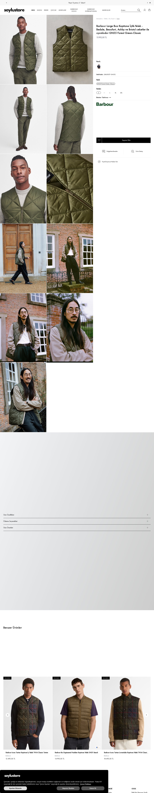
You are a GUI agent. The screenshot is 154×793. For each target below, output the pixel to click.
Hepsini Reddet (68, 788)
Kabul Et (93, 788)
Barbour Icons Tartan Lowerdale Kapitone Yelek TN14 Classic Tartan (126, 752)
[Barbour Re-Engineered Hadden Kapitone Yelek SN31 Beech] (77, 713)
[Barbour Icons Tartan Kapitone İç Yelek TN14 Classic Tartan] (27, 713)
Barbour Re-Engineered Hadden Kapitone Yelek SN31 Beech (76, 752)
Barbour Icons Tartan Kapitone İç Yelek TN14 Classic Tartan (27, 752)
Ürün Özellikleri (8, 515)
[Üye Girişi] (144, 10)
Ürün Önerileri (8, 527)
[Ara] (138, 10)
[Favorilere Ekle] (99, 140)
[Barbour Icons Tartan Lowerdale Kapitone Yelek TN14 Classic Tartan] (126, 713)
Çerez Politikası (85, 784)
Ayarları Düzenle (15, 788)
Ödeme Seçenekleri (10, 521)
